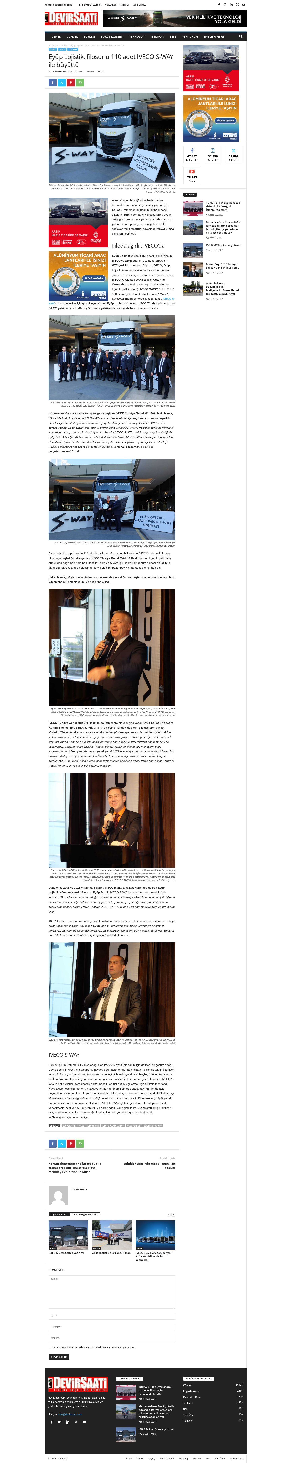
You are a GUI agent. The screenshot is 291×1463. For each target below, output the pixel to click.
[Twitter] (237, 5)
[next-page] (173, 1214)
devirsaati (60, 71)
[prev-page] (169, 1214)
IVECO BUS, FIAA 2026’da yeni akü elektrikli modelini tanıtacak (153, 1256)
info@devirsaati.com (70, 1414)
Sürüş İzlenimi (112, 36)
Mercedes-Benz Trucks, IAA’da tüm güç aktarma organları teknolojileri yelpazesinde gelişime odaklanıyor (224, 227)
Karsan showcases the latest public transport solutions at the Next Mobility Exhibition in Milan (75, 1168)
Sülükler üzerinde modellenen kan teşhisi (149, 1166)
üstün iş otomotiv (153, 1126)
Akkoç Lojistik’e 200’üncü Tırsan (111, 1253)
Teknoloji (137, 36)
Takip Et (213, 148)
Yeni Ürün (190, 36)
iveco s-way (93, 1126)
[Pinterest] (71, 82)
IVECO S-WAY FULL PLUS (113, 1126)
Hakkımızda (139, 4)
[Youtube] (243, 5)
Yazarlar (110, 4)
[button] (240, 36)
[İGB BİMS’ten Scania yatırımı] (68, 1235)
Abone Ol (192, 169)
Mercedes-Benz (192, 1397)
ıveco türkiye (133, 1126)
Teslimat (157, 36)
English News (214, 36)
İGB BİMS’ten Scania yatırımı (66, 1253)
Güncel (72, 36)
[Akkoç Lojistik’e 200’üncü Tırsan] (112, 1235)
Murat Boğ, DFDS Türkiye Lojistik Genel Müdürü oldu (222, 265)
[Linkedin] (231, 5)
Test (173, 36)
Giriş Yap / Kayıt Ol (90, 4)
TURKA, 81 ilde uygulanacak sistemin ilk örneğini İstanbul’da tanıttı (223, 206)
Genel (56, 36)
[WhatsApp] (80, 82)
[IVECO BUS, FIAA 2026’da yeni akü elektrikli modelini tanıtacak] (155, 1235)
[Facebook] (219, 5)
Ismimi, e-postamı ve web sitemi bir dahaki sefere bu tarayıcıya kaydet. (94, 1347)
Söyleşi (89, 36)
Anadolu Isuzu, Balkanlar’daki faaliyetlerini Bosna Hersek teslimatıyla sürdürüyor (223, 288)
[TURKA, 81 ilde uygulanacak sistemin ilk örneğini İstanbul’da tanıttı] (193, 208)
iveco (81, 1126)
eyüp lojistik (69, 1126)
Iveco (62, 49)
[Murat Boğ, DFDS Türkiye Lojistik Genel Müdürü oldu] (193, 269)
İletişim (124, 4)
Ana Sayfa (53, 45)
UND (185, 1409)
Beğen (192, 148)
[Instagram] (225, 5)
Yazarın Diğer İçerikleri (84, 1214)
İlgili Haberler (59, 1214)
